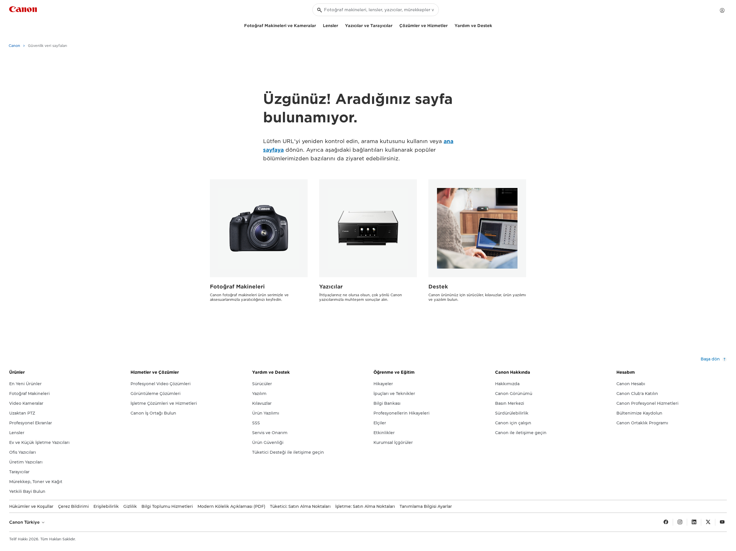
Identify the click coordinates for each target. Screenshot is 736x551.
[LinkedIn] (694, 522)
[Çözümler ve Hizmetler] (450, 25)
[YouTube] (722, 522)
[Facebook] (666, 522)
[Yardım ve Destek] (494, 25)
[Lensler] (340, 25)
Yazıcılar (331, 287)
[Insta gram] (680, 522)
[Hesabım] (722, 10)
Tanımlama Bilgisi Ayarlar (426, 506)
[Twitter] (708, 522)
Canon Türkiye (25, 522)
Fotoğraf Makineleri (237, 287)
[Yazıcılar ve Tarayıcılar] (394, 25)
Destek (438, 287)
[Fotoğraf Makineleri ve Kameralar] (318, 25)
